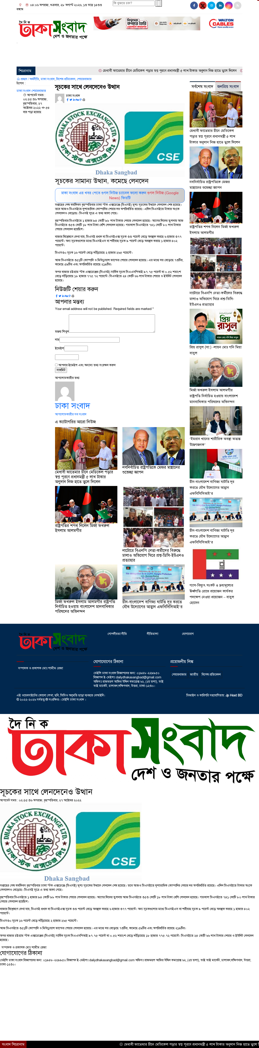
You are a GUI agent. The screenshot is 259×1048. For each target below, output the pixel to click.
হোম (21, 49)
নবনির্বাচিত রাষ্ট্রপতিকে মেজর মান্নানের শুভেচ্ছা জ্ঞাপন (151, 470)
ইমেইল (59, 348)
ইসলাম (113, 49)
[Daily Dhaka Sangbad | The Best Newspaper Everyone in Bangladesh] (53, 28)
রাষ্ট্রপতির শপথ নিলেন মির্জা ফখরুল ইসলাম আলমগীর (82, 528)
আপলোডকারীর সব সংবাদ (70, 414)
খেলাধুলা (128, 49)
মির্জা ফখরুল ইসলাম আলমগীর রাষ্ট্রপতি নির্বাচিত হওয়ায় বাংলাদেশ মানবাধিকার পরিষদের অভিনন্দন (85, 606)
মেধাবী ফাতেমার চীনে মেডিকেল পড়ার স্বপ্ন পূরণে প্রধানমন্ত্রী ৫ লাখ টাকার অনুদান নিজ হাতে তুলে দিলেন (136, 71)
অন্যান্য (46, 59)
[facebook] (194, 5)
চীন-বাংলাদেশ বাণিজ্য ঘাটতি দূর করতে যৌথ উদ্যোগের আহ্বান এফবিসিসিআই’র (152, 604)
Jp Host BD (234, 695)
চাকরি (142, 49)
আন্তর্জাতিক (83, 49)
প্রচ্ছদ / (24, 79)
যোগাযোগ (188, 634)
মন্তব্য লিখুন (62, 332)
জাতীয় (33, 49)
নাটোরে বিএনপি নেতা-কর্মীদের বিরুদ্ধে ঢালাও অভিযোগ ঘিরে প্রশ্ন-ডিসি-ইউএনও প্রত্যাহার (153, 555)
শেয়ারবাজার (26, 59)
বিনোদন (176, 49)
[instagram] (211, 5)
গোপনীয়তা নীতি (117, 634)
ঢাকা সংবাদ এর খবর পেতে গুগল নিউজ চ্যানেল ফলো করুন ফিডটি (120, 195)
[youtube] (229, 5)
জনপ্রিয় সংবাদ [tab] (228, 86)
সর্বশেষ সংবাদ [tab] (202, 86)
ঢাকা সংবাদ (48, 79)
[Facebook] (67, 100)
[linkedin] (220, 5)
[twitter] (203, 5)
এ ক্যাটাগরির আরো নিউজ (75, 421)
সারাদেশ (62, 49)
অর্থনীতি (99, 49)
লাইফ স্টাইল (159, 49)
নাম (57, 340)
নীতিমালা (152, 634)
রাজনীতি (47, 49)
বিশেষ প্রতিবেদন (65, 79)
